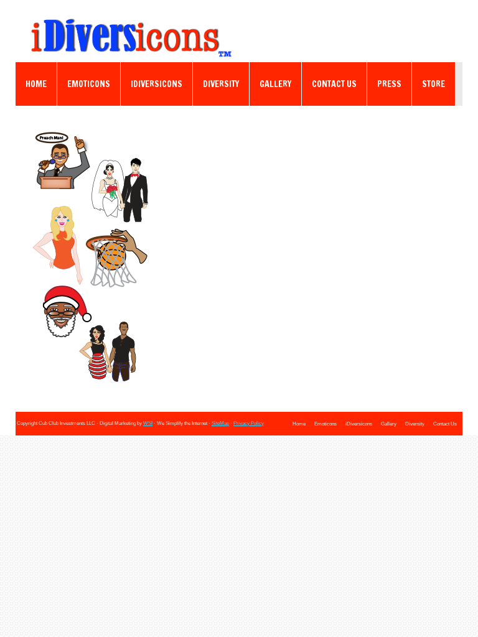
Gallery (275, 84)
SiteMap (220, 423)
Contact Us (334, 84)
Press (389, 84)
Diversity (221, 84)
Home (36, 84)
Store (433, 84)
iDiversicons (156, 84)
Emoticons (88, 84)
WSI (147, 423)
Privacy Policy (248, 423)
